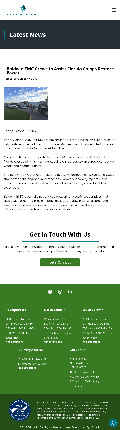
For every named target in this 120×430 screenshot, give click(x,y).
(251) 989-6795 (78, 367)
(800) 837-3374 (79, 372)
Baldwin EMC (23, 10)
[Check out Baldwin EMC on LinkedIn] (70, 292)
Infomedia (95, 427)
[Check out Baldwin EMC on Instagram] (60, 292)
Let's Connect (60, 262)
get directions (15, 341)
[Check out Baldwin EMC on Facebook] (50, 292)
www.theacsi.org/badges (53, 414)
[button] (113, 423)
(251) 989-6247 (78, 359)
